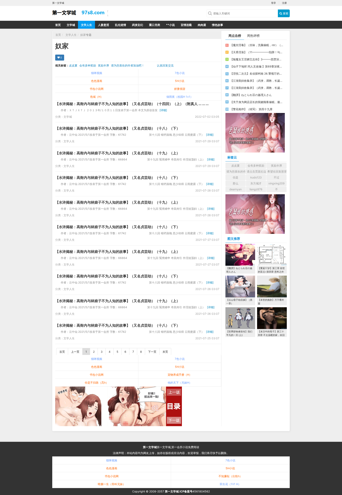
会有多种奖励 (87, 65)
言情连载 (186, 25)
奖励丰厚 (103, 65)
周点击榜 (234, 36)
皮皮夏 (73, 65)
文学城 (71, 25)
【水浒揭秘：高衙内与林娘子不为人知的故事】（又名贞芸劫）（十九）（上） (117, 153)
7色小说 (180, 73)
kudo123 (256, 177)
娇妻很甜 (179, 88)
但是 (235, 177)
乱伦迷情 (120, 25)
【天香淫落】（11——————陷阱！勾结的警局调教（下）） (256, 52)
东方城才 (255, 183)
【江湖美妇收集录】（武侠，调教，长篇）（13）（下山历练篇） (256, 87)
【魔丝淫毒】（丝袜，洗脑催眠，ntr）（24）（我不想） (256, 45)
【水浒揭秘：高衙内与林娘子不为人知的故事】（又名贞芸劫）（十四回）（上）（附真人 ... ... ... (132, 104)
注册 (284, 2)
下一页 (152, 351)
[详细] (163, 110)
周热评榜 (253, 36)
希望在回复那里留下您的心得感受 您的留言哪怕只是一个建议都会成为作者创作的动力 (277, 171)
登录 (273, 2)
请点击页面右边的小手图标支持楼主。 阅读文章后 (256, 171)
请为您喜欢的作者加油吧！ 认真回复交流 (142, 65)
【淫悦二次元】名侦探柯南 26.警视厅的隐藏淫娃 (256, 73)
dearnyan (235, 189)
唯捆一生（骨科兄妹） (111, 484)
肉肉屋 (202, 25)
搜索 (285, 13)
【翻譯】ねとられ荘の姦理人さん (251, 95)
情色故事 (217, 25)
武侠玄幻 (137, 25)
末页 (165, 351)
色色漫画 (96, 80)
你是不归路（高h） (96, 382)
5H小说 (179, 80)
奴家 (83, 34)
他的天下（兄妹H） (180, 382)
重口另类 (154, 25)
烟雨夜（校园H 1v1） (179, 96)
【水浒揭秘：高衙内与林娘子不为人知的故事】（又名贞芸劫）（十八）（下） (117, 128)
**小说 (170, 25)
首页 (58, 25)
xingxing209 (276, 183)
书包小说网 (97, 88)
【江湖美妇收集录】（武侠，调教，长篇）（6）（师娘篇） (256, 80)
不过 (276, 177)
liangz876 (256, 189)
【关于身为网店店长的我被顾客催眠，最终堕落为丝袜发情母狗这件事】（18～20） (256, 102)
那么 (235, 183)
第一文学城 (150, 447)
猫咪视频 (96, 73)
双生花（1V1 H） (230, 484)
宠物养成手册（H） (180, 374)
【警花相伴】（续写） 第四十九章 (251, 109)
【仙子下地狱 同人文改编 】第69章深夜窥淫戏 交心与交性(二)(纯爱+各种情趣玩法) (256, 66)
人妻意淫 (103, 25)
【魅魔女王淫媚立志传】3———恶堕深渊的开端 (256, 59)
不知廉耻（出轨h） (230, 476)
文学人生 (86, 25)
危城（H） (96, 96)
